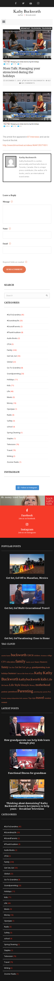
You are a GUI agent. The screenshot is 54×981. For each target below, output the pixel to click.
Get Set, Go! (12, 356)
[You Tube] (30, 3)
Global (9, 362)
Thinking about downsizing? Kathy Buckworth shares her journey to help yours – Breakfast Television (27, 806)
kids (44, 679)
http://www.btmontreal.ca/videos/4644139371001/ (25, 145)
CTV (3, 662)
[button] (3, 21)
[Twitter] (23, 3)
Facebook (27, 515)
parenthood (12, 692)
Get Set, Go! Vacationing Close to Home (27, 638)
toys (33, 698)
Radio (9, 415)
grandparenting (38, 667)
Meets (9, 397)
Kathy (38, 673)
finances (43, 662)
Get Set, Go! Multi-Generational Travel (27, 608)
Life (8, 391)
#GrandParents (13, 326)
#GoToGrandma (14, 314)
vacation (47, 698)
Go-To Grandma (13, 367)
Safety (9, 420)
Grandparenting (13, 373)
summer (25, 698)
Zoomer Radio (13, 462)
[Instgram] (38, 3)
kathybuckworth (29, 679)
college (49, 656)
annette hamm (5, 655)
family (20, 661)
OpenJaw (11, 409)
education (11, 662)
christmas (44, 655)
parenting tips (38, 692)
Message (6, 202)
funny (4, 667)
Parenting (25, 691)
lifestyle (25, 685)
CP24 (9, 344)
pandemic (4, 692)
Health (48, 667)
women (4, 702)
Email (5, 244)
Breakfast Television (31, 28)
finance (37, 662)
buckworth (18, 655)
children (37, 656)
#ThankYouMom (14, 332)
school (9, 426)
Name (5, 229)
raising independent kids (14, 698)
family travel (30, 662)
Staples (10, 438)
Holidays (10, 379)
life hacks (5, 685)
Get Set (11, 667)
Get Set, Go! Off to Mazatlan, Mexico (27, 578)
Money (10, 403)
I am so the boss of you (25, 673)
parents (45, 692)
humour (12, 673)
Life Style (14, 684)
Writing (10, 456)
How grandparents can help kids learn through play (27, 741)
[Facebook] (15, 3)
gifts (27, 667)
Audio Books (12, 338)
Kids (9, 385)
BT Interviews (33, 137)
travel (40, 697)
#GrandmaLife (13, 320)
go (30, 667)
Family (9, 350)
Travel (9, 450)
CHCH (30, 655)
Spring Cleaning (13, 432)
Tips (30, 698)
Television (47, 28)
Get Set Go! (20, 667)
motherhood (42, 685)
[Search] (47, 295)
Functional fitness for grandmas (27, 773)
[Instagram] (27, 524)
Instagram (27, 529)
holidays (4, 673)
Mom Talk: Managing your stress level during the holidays (21, 72)
